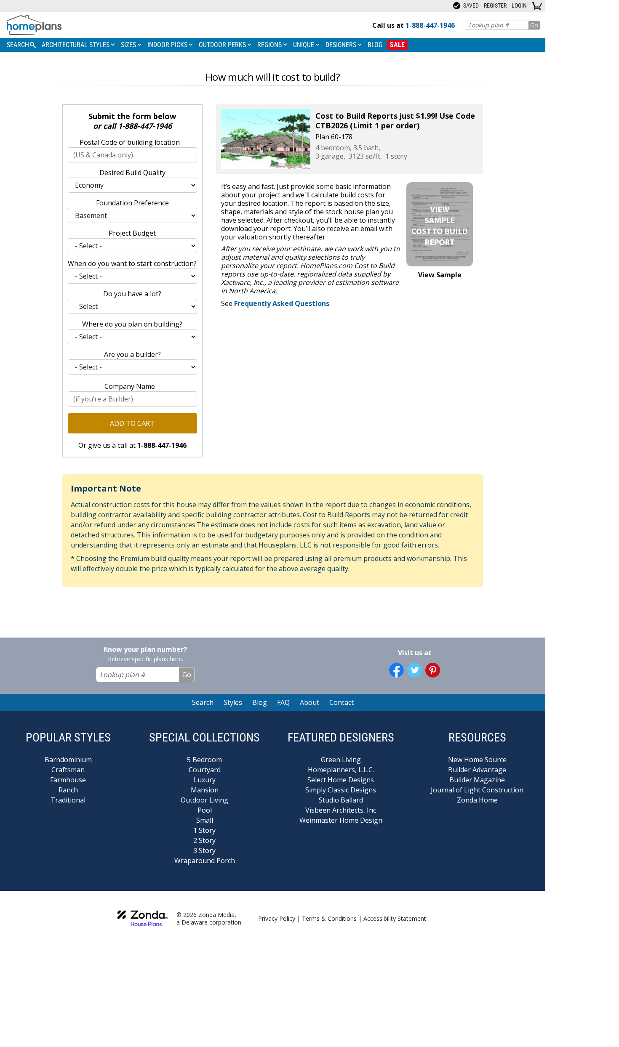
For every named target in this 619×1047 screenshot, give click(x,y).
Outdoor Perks (223, 45)
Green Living (341, 759)
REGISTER (495, 5)
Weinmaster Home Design (340, 820)
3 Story (204, 850)
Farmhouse (68, 779)
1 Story (204, 830)
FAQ (283, 702)
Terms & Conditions (329, 918)
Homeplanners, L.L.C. (341, 769)
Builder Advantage (477, 769)
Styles (233, 702)
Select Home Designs (340, 779)
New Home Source (477, 759)
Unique (304, 45)
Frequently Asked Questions (281, 303)
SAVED (470, 5)
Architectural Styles (76, 45)
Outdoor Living (204, 800)
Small (204, 820)
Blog (375, 45)
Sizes (129, 45)
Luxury (205, 779)
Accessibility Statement (394, 918)
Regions (270, 45)
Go (534, 25)
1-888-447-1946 (145, 126)
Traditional (68, 800)
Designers (342, 45)
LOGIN (519, 5)
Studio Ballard (341, 800)
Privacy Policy (276, 918)
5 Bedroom (204, 759)
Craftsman (68, 769)
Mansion (205, 790)
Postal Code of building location (130, 142)
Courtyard (205, 769)
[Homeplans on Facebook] (396, 670)
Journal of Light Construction (477, 790)
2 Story (204, 840)
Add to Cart (132, 423)
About (309, 702)
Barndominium (68, 759)
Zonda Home (477, 800)
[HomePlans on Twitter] (415, 670)
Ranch (68, 790)
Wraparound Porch (204, 860)
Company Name (129, 386)
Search (202, 702)
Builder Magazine (477, 779)
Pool (204, 810)
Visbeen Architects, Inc (340, 810)
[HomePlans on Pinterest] (433, 670)
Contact (341, 702)
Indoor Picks (168, 45)
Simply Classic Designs (340, 790)
